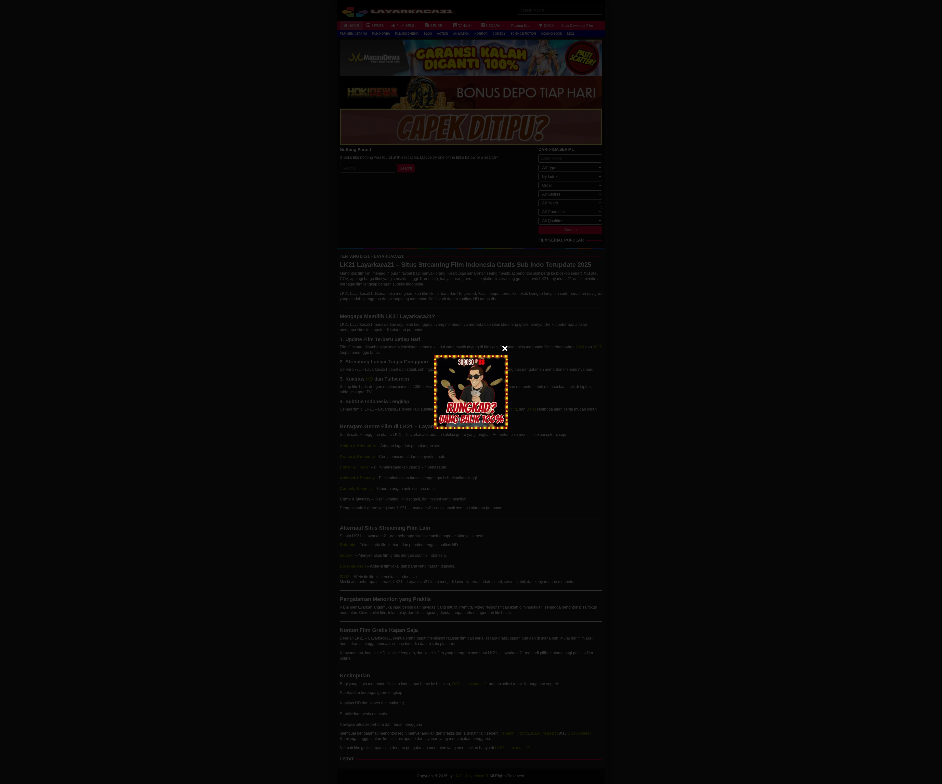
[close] (505, 348)
